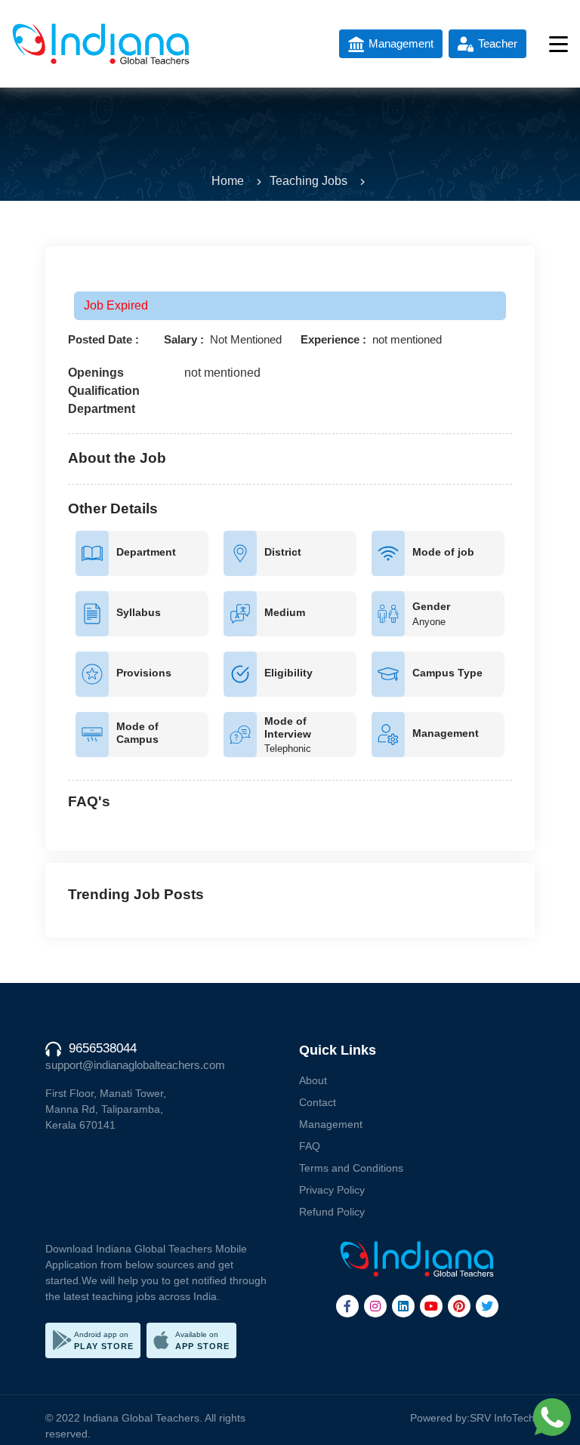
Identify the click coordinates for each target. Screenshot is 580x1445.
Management (330, 1124)
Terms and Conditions (351, 1168)
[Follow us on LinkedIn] (403, 1306)
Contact (317, 1102)
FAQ (309, 1146)
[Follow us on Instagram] (375, 1306)
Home (227, 180)
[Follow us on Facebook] (347, 1306)
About (313, 1080)
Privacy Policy (332, 1190)
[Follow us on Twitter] (487, 1306)
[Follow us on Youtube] (431, 1306)
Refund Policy (332, 1212)
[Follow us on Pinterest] (459, 1306)
